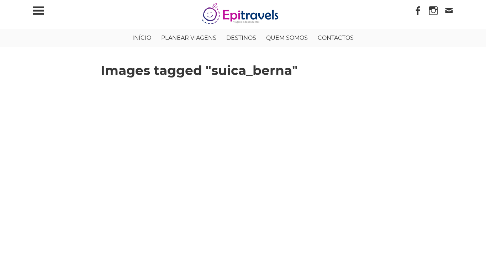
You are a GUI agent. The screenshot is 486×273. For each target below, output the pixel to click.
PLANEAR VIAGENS (188, 37)
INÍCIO (141, 37)
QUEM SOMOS (287, 37)
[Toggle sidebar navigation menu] (38, 11)
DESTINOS (241, 37)
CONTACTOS (336, 37)
